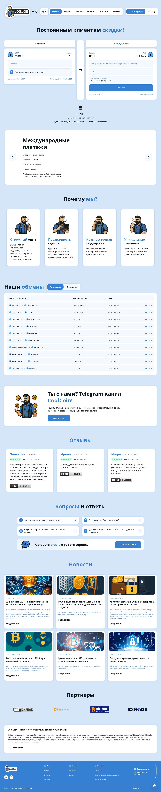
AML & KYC (104, 11)
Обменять (121, 88)
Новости (116, 11)
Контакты (91, 11)
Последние (72, 287)
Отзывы (79, 11)
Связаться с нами (128, 545)
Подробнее (12, 623)
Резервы (67, 11)
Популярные (55, 287)
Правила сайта (100, 779)
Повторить (147, 305)
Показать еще (17, 747)
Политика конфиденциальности (107, 775)
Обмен (71, 775)
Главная (55, 11)
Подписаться (58, 418)
